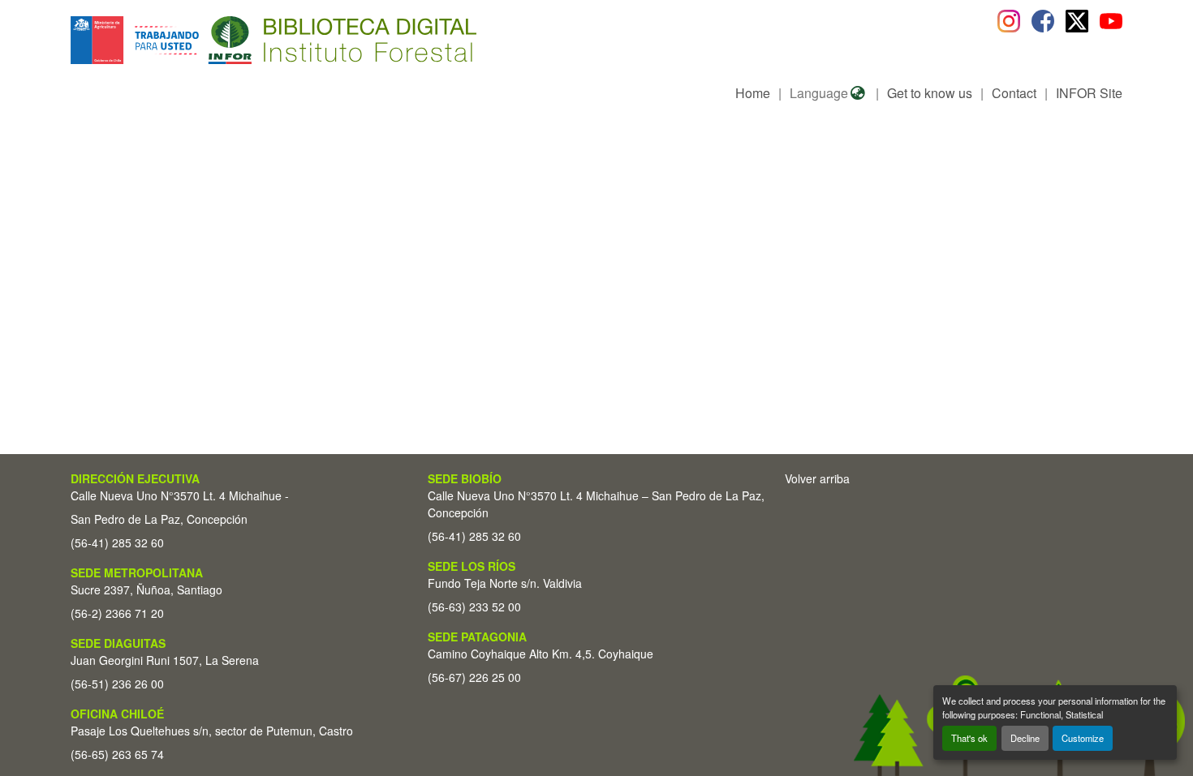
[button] (203, 40)
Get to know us (929, 93)
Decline (1025, 737)
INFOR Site (1089, 93)
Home (752, 93)
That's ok (969, 737)
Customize (1083, 737)
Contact (1014, 93)
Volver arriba (817, 478)
